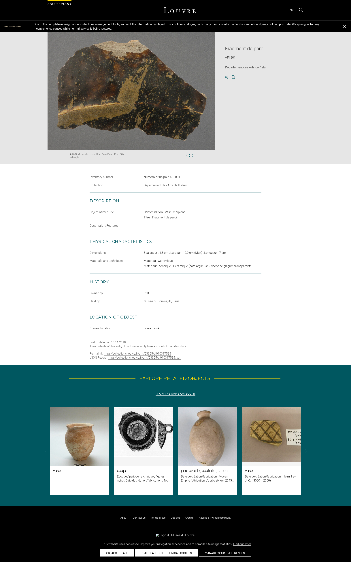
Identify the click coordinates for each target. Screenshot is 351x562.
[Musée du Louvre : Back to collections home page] (179, 10)
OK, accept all (117, 553)
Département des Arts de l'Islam (165, 185)
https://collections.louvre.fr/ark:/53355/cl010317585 (137, 353)
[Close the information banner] (344, 26)
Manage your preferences (225, 553)
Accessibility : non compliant (215, 517)
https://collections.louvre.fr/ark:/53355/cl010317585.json (144, 357)
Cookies (175, 517)
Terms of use (158, 517)
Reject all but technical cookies (166, 553)
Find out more (242, 544)
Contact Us (139, 517)
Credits (189, 517)
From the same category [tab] (175, 393)
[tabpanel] (175, 451)
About (123, 517)
